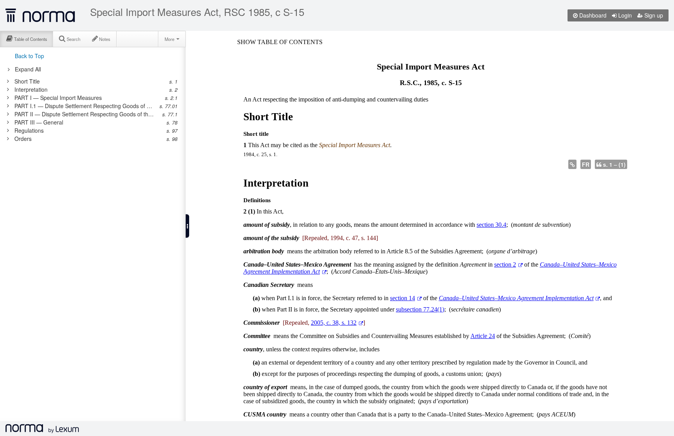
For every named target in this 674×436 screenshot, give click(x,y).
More (170, 39)
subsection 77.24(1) (420, 309)
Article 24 (482, 336)
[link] (89, 81)
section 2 (505, 264)
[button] (187, 226)
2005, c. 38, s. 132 (334, 322)
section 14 (402, 298)
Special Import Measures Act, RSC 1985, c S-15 (197, 11)
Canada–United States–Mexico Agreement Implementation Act (516, 298)
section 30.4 (491, 224)
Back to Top (29, 56)
